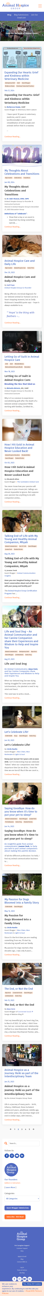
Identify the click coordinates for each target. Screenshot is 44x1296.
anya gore (34, 651)
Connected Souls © (25, 1012)
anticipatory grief (10, 83)
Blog (22, 1259)
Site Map (22, 1273)
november (27, 367)
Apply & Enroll (22, 1256)
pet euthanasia (9, 822)
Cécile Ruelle (12, 749)
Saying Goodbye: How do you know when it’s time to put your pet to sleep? (21, 811)
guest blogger (26, 83)
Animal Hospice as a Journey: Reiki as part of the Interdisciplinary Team (21, 1073)
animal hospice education (12, 455)
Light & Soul (20, 754)
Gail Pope (11, 285)
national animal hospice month (13, 367)
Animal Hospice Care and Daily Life (20, 262)
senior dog (28, 654)
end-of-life (22, 546)
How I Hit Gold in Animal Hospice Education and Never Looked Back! (19, 448)
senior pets (31, 268)
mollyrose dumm (9, 86)
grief (18, 83)
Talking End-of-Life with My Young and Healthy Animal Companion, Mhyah (21, 539)
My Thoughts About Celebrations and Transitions (22, 172)
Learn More (10, 1187)
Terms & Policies (22, 1270)
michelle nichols (19, 364)
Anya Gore (11, 1009)
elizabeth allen (26, 455)
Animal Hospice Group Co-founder (18, 288)
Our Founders (11, 1179)
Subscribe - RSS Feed (15, 1217)
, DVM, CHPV (24, 199)
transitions (26, 178)
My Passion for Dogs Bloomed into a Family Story (22, 901)
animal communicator (11, 546)
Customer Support (22, 1248)
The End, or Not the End (19, 988)
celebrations (17, 178)
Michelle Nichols (13, 388)
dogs (15, 736)
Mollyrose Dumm (13, 107)
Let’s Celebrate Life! (16, 732)
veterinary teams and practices (25, 86)
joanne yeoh (8, 549)
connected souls (17, 992)
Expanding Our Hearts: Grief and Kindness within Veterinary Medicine (21, 76)
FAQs (22, 1251)
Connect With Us (22, 1262)
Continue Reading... (13, 137)
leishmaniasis (19, 654)
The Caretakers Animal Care (28, 482)
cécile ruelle (8, 736)
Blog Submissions (21, 15)
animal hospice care (19, 268)
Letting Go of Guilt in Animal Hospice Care (22, 358)
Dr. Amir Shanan (13, 199)
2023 (6, 364)
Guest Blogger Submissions (18, 1208)
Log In (22, 1267)
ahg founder (8, 178)
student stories (19, 458)
